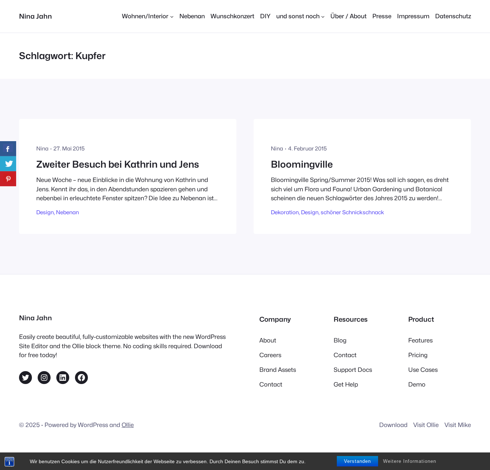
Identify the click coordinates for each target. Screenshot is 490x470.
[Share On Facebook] (8, 148)
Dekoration (285, 212)
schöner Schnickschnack (352, 212)
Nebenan (67, 212)
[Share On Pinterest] (8, 178)
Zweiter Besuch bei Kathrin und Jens (117, 164)
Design (45, 212)
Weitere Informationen (409, 461)
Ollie (128, 424)
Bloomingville (302, 164)
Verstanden (357, 461)
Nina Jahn (35, 16)
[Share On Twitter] (8, 163)
